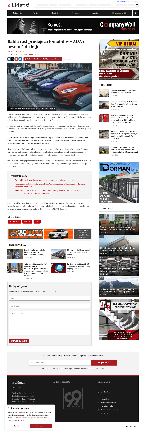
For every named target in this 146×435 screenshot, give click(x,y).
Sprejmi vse (41, 426)
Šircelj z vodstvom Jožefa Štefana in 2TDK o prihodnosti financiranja (34, 252)
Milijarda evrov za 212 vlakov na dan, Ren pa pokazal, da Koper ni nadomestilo (124, 104)
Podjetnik (75, 13)
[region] (30, 417)
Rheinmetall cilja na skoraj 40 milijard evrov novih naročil (78, 252)
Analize (95, 13)
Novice (36, 13)
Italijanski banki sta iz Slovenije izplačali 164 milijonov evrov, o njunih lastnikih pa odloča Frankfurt (124, 135)
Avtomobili (14, 221)
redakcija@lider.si (27, 399)
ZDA (37, 221)
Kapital (55, 13)
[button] (136, 13)
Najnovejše (17, 13)
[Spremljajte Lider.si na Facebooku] (127, 426)
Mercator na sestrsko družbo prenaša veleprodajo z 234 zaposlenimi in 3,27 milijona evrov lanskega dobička (123, 118)
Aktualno (12, 51)
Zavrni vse (18, 426)
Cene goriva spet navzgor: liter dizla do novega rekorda (124, 91)
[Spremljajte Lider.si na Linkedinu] (135, 426)
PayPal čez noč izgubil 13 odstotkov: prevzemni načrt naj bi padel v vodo (78, 266)
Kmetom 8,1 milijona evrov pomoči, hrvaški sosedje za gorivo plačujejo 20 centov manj (124, 149)
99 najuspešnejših (119, 13)
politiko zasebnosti (21, 418)
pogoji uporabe (34, 418)
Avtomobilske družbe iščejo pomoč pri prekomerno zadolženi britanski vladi (47, 180)
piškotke (20, 412)
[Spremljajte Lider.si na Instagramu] (131, 426)
